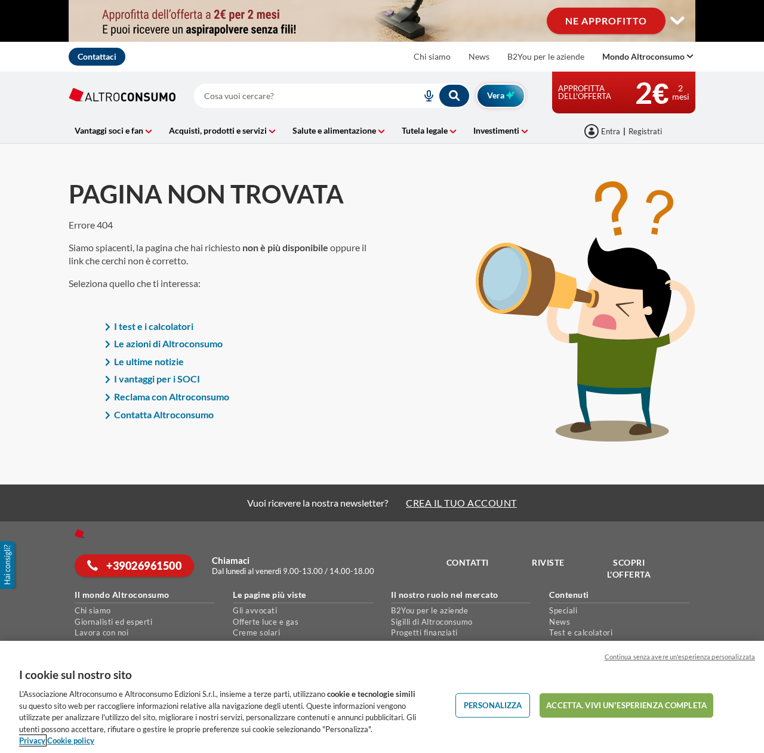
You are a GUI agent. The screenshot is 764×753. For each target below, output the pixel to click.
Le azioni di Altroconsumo (168, 343)
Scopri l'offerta (629, 568)
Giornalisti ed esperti (113, 622)
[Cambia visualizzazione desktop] (677, 21)
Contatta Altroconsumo (164, 414)
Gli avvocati (255, 610)
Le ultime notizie (149, 361)
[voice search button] (424, 96)
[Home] (79, 533)
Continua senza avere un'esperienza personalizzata (680, 657)
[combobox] (332, 96)
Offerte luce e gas (265, 622)
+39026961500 (143, 565)
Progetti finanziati (424, 632)
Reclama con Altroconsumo (171, 396)
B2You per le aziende (545, 56)
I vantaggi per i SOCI (157, 378)
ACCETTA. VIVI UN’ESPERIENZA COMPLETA (626, 704)
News (479, 56)
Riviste (548, 562)
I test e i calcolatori (153, 326)
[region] (382, 697)
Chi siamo (432, 56)
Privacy (32, 740)
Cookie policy (70, 740)
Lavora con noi (101, 632)
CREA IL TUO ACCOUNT (461, 502)
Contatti (467, 562)
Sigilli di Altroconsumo (432, 622)
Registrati (645, 131)
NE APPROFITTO (606, 20)
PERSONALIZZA (493, 704)
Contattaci (97, 56)
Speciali (563, 610)
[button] (8, 565)
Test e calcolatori (580, 632)
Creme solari (256, 632)
